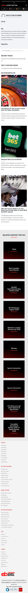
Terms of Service (4, 536)
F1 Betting (3, 459)
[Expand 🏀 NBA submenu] (20, 9)
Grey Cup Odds (4, 518)
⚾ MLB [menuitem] (24, 8)
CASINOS (3, 552)
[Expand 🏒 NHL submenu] (6, 9)
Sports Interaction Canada (6, 479)
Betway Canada (4, 477)
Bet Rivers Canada (5, 481)
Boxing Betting (4, 462)
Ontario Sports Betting (6, 499)
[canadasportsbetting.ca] (9, 5)
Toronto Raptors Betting (6, 527)
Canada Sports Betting (6, 50)
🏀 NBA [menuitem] (17, 8)
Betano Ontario (4, 483)
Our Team (3, 538)
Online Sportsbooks (5, 521)
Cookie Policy (4, 542)
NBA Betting (3, 451)
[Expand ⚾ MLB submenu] (27, 9)
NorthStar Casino (4, 556)
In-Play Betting (4, 505)
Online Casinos (4, 523)
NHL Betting (3, 447)
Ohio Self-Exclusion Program (14, 586)
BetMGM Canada (4, 475)
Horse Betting (4, 457)
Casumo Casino (4, 562)
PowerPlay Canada (5, 485)
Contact (3, 544)
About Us (3, 534)
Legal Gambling (4, 497)
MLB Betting (3, 455)
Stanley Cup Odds (5, 514)
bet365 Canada (4, 469)
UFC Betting (3, 449)
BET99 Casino (4, 566)
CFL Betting (3, 453)
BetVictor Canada (5, 471)
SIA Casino (3, 560)
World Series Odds (5, 516)
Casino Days (3, 554)
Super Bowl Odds (5, 512)
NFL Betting (3, 445)
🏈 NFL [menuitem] (10, 8)
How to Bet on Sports (5, 503)
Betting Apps (4, 495)
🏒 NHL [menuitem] (3, 8)
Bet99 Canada (4, 473)
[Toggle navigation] (26, 5)
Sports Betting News (5, 501)
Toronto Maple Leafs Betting (7, 525)
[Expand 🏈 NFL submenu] (13, 9)
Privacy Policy (4, 540)
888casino (3, 564)
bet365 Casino (4, 558)
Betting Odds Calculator (6, 493)
